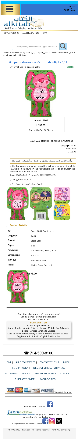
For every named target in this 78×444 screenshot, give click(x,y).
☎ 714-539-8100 (38, 352)
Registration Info (45, 373)
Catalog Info (48, 379)
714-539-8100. (42, 319)
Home (5, 53)
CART (66, 10)
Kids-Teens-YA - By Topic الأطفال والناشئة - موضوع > (31, 53)
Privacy (26, 373)
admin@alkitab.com (46, 316)
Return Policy (20, 367)
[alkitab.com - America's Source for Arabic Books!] (23, 30)
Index (66, 362)
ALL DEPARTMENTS (31, 33)
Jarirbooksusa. (45, 417)
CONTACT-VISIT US (11, 33)
